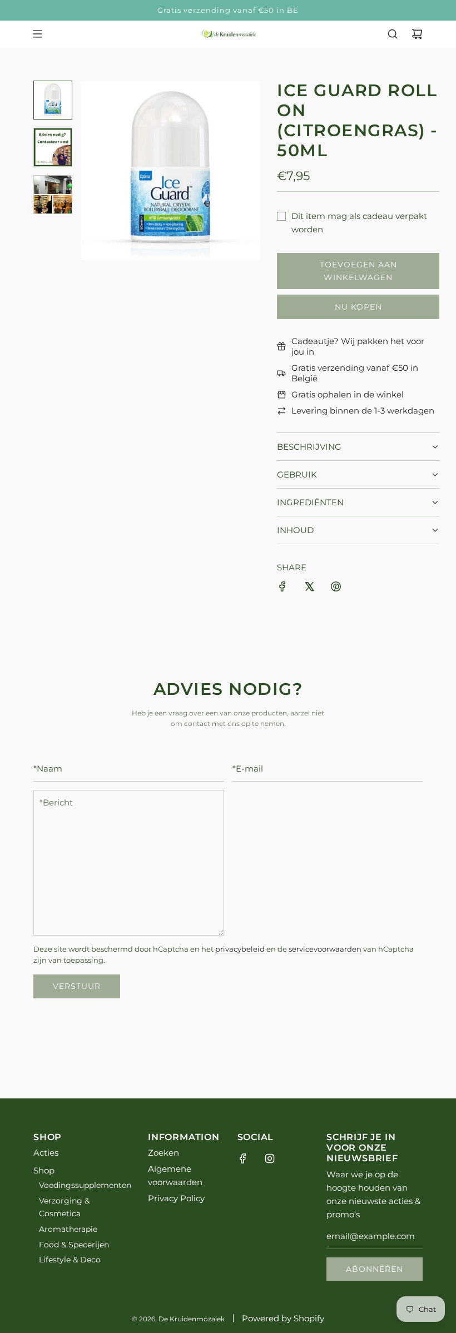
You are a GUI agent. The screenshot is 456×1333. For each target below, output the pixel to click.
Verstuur (77, 986)
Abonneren (374, 1269)
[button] (95, 170)
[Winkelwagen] (417, 34)
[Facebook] (243, 1158)
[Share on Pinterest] (336, 588)
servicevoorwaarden (325, 949)
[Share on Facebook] (282, 588)
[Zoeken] (392, 34)
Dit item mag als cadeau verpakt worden (359, 223)
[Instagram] (269, 1158)
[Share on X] (309, 588)
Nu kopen (358, 307)
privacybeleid (240, 949)
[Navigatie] (37, 34)
